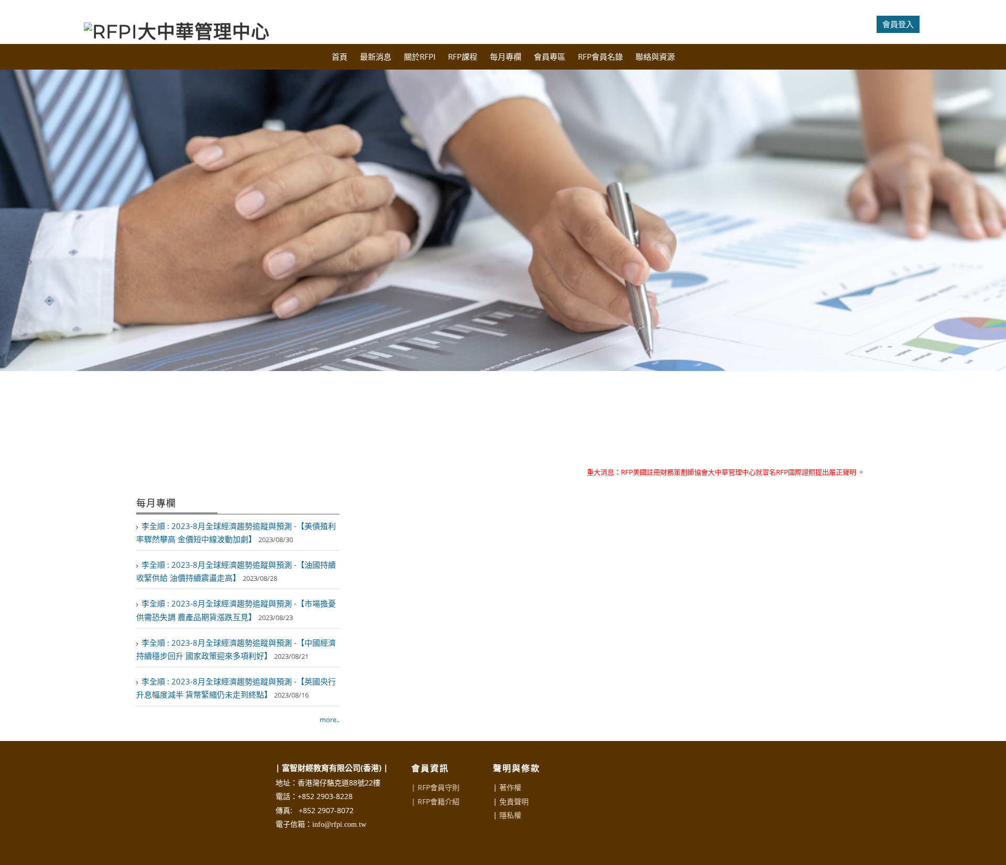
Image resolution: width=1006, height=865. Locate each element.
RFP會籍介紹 (439, 801)
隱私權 (510, 815)
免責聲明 (514, 801)
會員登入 (898, 24)
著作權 (510, 787)
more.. (330, 719)
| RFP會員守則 (435, 787)
